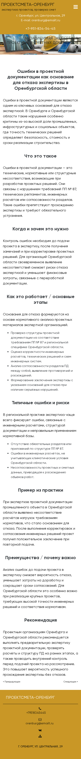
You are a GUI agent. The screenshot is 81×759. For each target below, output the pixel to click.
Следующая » (71, 681)
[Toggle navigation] (75, 7)
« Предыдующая (11, 681)
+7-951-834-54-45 (40, 28)
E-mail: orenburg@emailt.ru (40, 20)
